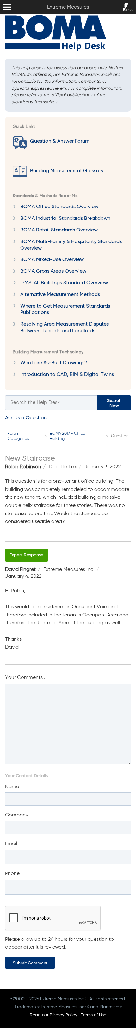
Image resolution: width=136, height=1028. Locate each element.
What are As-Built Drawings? (53, 363)
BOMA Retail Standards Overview (59, 230)
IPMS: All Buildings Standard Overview (64, 283)
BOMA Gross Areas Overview (53, 271)
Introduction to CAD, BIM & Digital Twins (67, 374)
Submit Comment (30, 962)
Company (16, 815)
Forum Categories (18, 436)
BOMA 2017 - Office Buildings (67, 436)
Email (11, 843)
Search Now (114, 402)
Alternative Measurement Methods (60, 294)
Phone (12, 873)
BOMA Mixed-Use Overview (52, 259)
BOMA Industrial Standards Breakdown (65, 218)
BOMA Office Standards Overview (59, 206)
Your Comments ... (26, 677)
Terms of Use (93, 1015)
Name (12, 786)
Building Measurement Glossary (66, 170)
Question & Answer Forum (60, 141)
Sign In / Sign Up (126, 5)
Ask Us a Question (26, 418)
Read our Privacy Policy (53, 1015)
